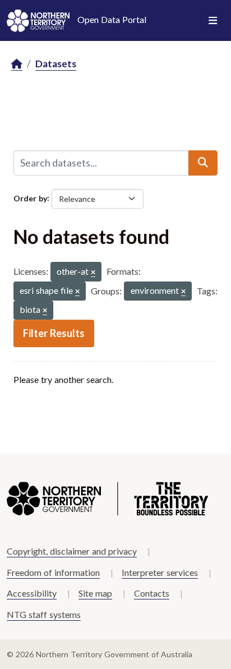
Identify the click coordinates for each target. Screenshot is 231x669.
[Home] (16, 64)
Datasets (55, 64)
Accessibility (32, 593)
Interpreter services (160, 572)
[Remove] (93, 273)
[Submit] (203, 162)
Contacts (151, 593)
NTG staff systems (44, 614)
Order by (30, 197)
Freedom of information (53, 572)
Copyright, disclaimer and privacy (72, 551)
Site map (95, 593)
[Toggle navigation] (212, 21)
